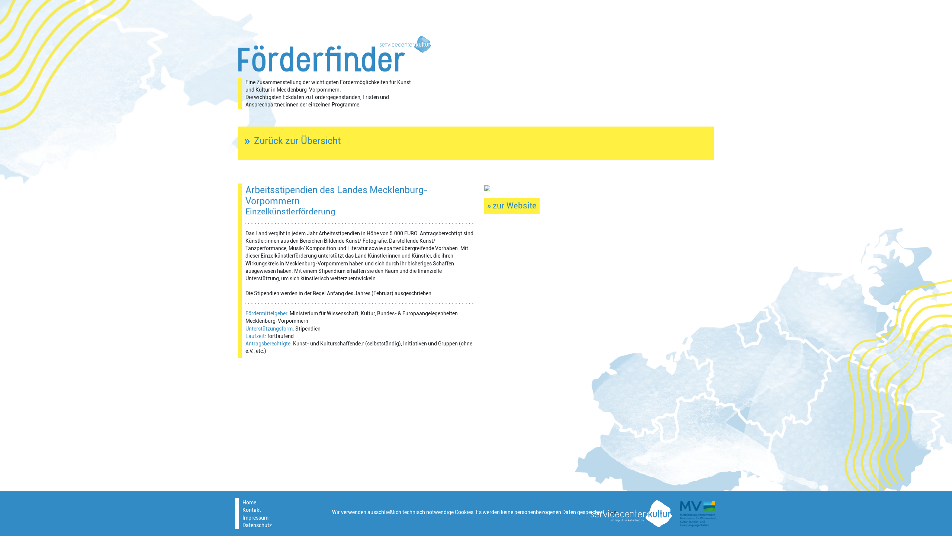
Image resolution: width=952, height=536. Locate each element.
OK (613, 512)
